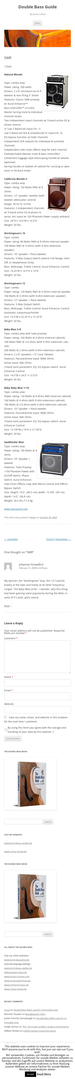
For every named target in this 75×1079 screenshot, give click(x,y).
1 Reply (8, 66)
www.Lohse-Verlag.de (15, 851)
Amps (33, 517)
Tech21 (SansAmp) (58, 539)
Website (9, 704)
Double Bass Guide (37, 7)
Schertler (11, 539)
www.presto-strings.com (16, 976)
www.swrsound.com (16, 509)
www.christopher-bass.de (17, 980)
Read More (44, 1074)
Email (8, 690)
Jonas (7, 1009)
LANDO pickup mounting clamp (39, 1030)
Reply (7, 605)
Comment (11, 638)
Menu (37, 23)
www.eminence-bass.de (16, 984)
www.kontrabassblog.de (16, 959)
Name (8, 677)
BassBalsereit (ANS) (36, 1014)
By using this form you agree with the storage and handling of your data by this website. (37, 729)
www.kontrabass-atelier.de (18, 843)
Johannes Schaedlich (31, 564)
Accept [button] (30, 1074)
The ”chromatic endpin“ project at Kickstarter (45, 1026)
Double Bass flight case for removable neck (36, 1009)
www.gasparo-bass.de (15, 972)
